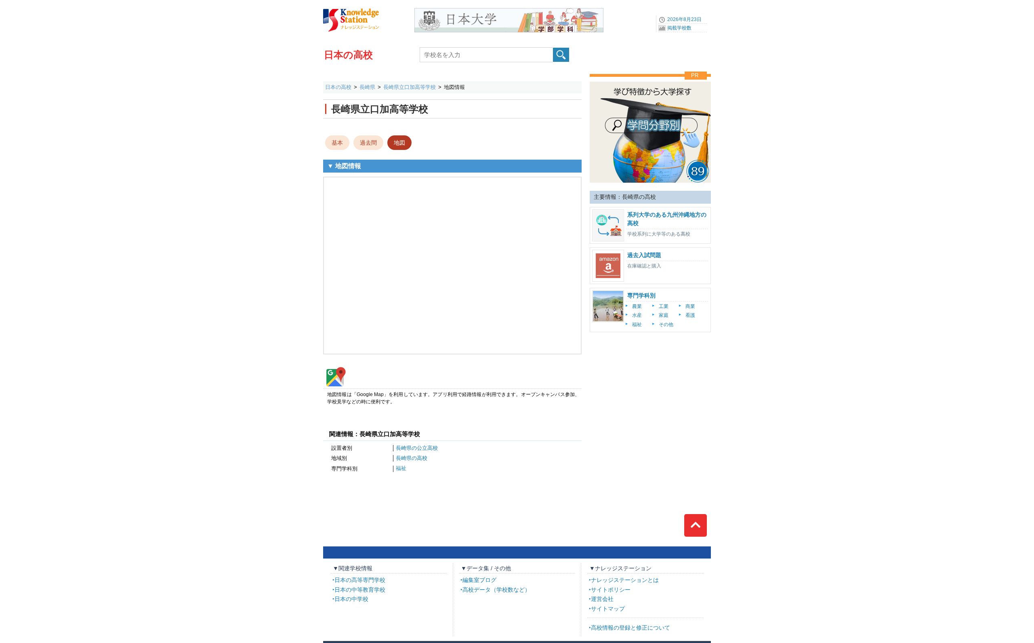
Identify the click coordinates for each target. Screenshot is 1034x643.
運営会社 (602, 599)
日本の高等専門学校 (359, 580)
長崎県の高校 (411, 458)
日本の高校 (348, 54)
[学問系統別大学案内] (650, 79)
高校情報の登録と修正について (630, 627)
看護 (690, 315)
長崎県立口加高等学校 (409, 87)
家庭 (663, 315)
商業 (690, 306)
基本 (337, 142)
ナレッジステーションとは (625, 580)
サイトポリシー (610, 589)
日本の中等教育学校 (359, 589)
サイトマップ (608, 608)
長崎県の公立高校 (417, 448)
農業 (637, 306)
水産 (637, 315)
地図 (399, 142)
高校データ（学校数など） (496, 589)
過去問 (368, 142)
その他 (666, 324)
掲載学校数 (679, 28)
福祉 (401, 468)
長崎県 (367, 87)
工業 (663, 306)
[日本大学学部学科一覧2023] (508, 11)
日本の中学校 (351, 599)
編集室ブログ (479, 580)
